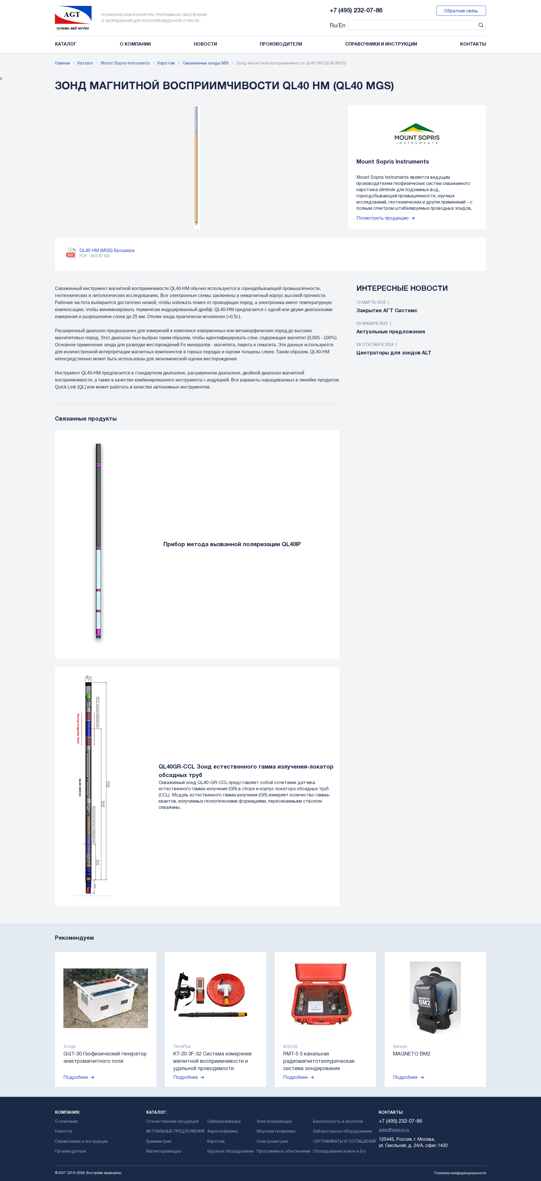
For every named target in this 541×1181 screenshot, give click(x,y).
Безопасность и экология (338, 1122)
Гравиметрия (158, 1142)
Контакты (473, 44)
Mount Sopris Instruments (125, 63)
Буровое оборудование (230, 1151)
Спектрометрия (272, 1142)
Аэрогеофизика (222, 1131)
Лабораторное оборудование (342, 1131)
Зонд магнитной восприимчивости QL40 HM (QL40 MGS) (291, 63)
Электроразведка (274, 1122)
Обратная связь (461, 11)
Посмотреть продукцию (382, 218)
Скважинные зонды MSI (206, 63)
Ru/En (337, 25)
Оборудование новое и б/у (339, 1151)
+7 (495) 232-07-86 (356, 11)
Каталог (66, 44)
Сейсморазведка (224, 1122)
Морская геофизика (276, 1131)
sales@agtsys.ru (394, 1130)
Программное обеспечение (283, 1151)
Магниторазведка (163, 1151)
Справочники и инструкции (381, 44)
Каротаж (166, 63)
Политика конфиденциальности (460, 1173)
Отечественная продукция (172, 1122)
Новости (205, 44)
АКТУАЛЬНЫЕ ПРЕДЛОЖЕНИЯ (175, 1131)
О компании (135, 44)
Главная (62, 63)
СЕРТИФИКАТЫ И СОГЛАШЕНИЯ (344, 1142)
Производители (281, 44)
